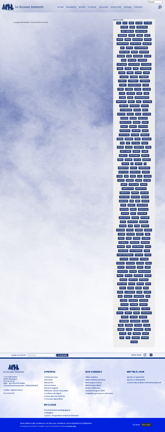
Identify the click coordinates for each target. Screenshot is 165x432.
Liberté (124, 184)
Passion (136, 238)
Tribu (121, 325)
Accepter (136, 425)
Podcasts (138, 7)
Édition (133, 118)
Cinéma (130, 73)
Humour (125, 164)
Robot (122, 288)
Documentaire (126, 110)
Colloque (124, 77)
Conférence (133, 81)
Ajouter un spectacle (135, 377)
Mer (131, 201)
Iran (126, 176)
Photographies (136, 251)
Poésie (147, 251)
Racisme (133, 271)
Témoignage (146, 313)
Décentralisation (141, 97)
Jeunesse (148, 176)
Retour (131, 284)
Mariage (135, 193)
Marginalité (124, 193)
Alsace (131, 35)
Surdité (128, 313)
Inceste (133, 168)
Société (123, 300)
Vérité (148, 329)
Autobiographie (141, 48)
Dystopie (121, 114)
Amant (139, 35)
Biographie (144, 52)
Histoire (128, 160)
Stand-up (145, 309)
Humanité (146, 160)
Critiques (128, 7)
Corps (120, 89)
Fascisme (135, 135)
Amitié (147, 35)
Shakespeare (139, 296)
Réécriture (138, 275)
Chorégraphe (146, 68)
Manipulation (141, 188)
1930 (118, 23)
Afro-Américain (127, 31)
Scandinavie (129, 292)
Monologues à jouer (94, 383)
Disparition (135, 106)
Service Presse (50, 385)
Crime (139, 93)
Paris (147, 234)
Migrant (131, 205)
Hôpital (137, 160)
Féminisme (129, 139)
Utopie (129, 329)
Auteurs (82, 7)
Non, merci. (146, 425)
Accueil (60, 7)
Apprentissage (123, 44)
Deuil (138, 102)
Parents (140, 234)
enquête (124, 126)
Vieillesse (137, 333)
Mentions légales (51, 388)
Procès (121, 267)
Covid (122, 93)
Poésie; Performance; (125, 255)
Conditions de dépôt (52, 394)
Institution (123, 172)
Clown (138, 73)
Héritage (145, 155)
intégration (135, 172)
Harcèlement (134, 155)
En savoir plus (71, 426)
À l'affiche (92, 7)
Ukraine (121, 329)
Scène (139, 292)
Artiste (129, 48)
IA (132, 164)
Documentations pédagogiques (57, 410)
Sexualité (128, 296)
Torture (134, 317)
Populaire (144, 259)
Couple (137, 89)
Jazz (139, 176)
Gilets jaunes (125, 151)
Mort (133, 213)
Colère (146, 73)
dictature (147, 102)
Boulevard (138, 56)
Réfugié (148, 275)
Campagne (142, 60)
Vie (129, 333)
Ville (121, 338)
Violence (136, 338)
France (144, 143)
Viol (127, 338)
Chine (136, 68)
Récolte (128, 275)
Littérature (134, 184)
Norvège (145, 226)
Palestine (130, 234)
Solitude (124, 304)
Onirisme (139, 230)
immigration (123, 168)
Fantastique (124, 135)
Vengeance (138, 329)
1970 (124, 23)
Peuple (148, 246)
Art (122, 48)
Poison (147, 255)
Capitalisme (122, 64)
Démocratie (121, 102)
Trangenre (124, 321)
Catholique (146, 64)
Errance (133, 126)
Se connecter (8, 393)
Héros (120, 160)
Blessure (121, 56)
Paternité (146, 238)
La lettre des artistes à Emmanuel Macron (144, 383)
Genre (148, 147)
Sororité (143, 304)
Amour (119, 39)
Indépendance (144, 168)
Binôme (134, 52)
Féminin (120, 139)
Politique (124, 259)
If (145, 164)
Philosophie (123, 251)
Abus (131, 23)
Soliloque (143, 300)
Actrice (124, 27)
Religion (123, 280)
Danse (130, 97)
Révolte (140, 284)
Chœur (121, 73)
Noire (137, 226)
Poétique (139, 255)
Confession (145, 81)
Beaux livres (124, 52)
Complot (122, 81)
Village (145, 333)
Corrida (129, 89)
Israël (133, 176)
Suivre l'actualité (18, 355)
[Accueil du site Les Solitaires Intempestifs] (23, 7)
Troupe (146, 325)
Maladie (143, 184)
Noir (130, 226)
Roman (130, 288)
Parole (121, 238)
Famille (145, 131)
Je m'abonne (62, 355)
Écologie (146, 114)
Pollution (134, 259)
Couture (146, 89)
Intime (119, 176)
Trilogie (138, 325)
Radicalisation (144, 271)
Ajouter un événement (136, 380)
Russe (146, 288)
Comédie (134, 77)
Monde (133, 209)
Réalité (120, 275)
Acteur (139, 23)
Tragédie (143, 317)
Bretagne (132, 60)
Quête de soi (122, 271)
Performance (138, 246)
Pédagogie (135, 242)
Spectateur (135, 309)
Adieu (132, 27)
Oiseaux (130, 230)
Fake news (136, 131)
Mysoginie (144, 218)
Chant (120, 68)
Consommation (134, 85)
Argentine (147, 44)
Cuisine (122, 97)
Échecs (130, 114)
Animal (127, 39)
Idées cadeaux (92, 377)
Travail (145, 321)
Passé (129, 238)
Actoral (148, 23)
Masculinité (124, 197)
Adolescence (142, 27)
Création (130, 93)
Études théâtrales (93, 388)
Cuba (146, 93)
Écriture (124, 118)
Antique (148, 39)
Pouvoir (140, 263)
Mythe (123, 222)
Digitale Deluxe (17, 390)
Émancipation (126, 122)
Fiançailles (147, 139)
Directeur (123, 106)
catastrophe (134, 64)
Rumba (138, 288)
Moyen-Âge (142, 213)
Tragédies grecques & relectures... (100, 394)
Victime (122, 333)
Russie (120, 292)
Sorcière (134, 304)
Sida (147, 296)
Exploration (124, 131)
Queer (148, 267)
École (138, 114)
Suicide (119, 313)
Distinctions (116, 7)
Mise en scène (142, 205)
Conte (145, 85)
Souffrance (123, 309)
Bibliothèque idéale (93, 385)
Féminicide (144, 135)
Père (128, 246)
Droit (145, 110)
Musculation (124, 218)
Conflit (123, 85)
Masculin (144, 193)
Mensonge (123, 201)
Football (135, 143)
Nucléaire (120, 230)
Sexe (120, 296)
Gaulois (129, 147)
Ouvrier (121, 234)
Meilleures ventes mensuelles (56, 391)
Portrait (120, 263)
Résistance (122, 284)
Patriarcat (123, 242)
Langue (138, 180)
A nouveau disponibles (53, 399)
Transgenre (135, 321)
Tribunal (129, 325)
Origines (148, 230)
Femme (137, 139)
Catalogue (103, 7)
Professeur (131, 267)
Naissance (143, 222)
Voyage (134, 342)
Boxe (123, 60)
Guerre (144, 151)
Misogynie (124, 209)
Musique (135, 218)
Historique (48, 380)
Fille (122, 143)
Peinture (121, 246)
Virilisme (145, 338)
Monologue (143, 209)
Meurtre (145, 201)
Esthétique (143, 126)
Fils (128, 143)
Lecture (147, 180)
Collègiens (48, 413)
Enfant (145, 122)
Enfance (137, 122)
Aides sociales (141, 31)
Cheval (128, 68)
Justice (121, 180)
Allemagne (122, 35)
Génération (139, 147)
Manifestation (127, 188)
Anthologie (137, 39)
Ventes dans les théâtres (54, 396)
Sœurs (136, 313)
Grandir (136, 151)
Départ (131, 102)
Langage (130, 180)
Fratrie (120, 147)
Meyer (123, 205)
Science (147, 292)
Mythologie (132, 222)
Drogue (137, 110)
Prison (148, 263)
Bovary (147, 56)
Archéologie (135, 44)
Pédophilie (145, 242)
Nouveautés (71, 7)
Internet (146, 172)
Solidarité (133, 300)
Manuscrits (48, 383)
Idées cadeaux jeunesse (95, 380)
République (144, 280)
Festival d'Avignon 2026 (95, 391)
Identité (138, 164)
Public (140, 267)
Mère (137, 201)
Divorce (145, 106)
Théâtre (125, 317)
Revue (148, 284)
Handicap (123, 155)
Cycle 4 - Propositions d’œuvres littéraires (61, 416)
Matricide (135, 197)
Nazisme (123, 226)
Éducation (143, 118)
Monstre (125, 213)
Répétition (133, 280)
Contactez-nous (51, 377)
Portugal (130, 263)
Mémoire (145, 197)
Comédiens (144, 77)
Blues (129, 56)
